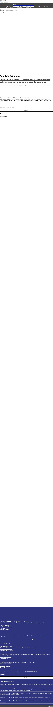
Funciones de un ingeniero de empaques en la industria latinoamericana (16, 684)
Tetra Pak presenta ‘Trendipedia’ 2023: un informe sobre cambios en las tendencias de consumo (25, 80)
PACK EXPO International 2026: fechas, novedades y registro (13, 689)
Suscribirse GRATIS (29, 7)
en (3, 14)
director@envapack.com (5, 663)
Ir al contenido (3, 0)
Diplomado (7, 6)
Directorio (37, 6)
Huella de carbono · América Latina (24, 6)
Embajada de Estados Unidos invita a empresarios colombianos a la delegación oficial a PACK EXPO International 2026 (25, 689)
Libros (14, 4)
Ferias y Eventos (9, 7)
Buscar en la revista (4, 10)
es (3, 12)
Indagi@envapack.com (5, 657)
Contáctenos (19, 7)
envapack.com (33, 647)
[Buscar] (22, 10)
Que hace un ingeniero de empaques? (41, 697)
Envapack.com (50, 706)
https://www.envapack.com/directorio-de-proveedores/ (31, 622)
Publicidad (45, 6)
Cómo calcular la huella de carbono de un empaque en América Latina (15, 693)
